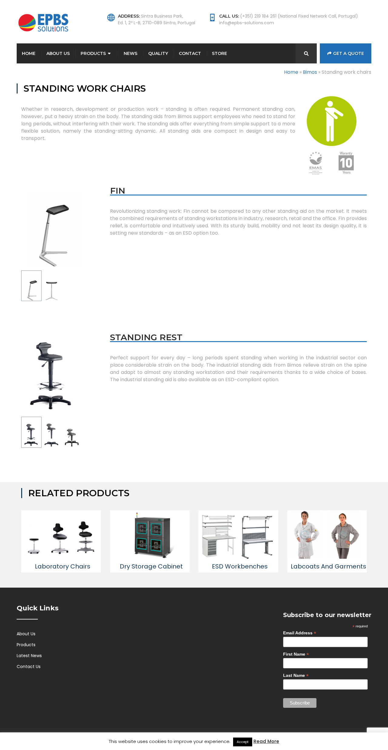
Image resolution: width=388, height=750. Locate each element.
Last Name (296, 675)
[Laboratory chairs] (61, 535)
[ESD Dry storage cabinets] (150, 535)
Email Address (299, 633)
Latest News (29, 656)
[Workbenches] (238, 535)
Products (93, 53)
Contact (190, 53)
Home (28, 53)
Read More (266, 741)
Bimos (310, 72)
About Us (58, 53)
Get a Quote (348, 53)
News (130, 53)
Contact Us (29, 666)
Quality (158, 53)
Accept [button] (243, 741)
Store (219, 53)
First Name (296, 654)
